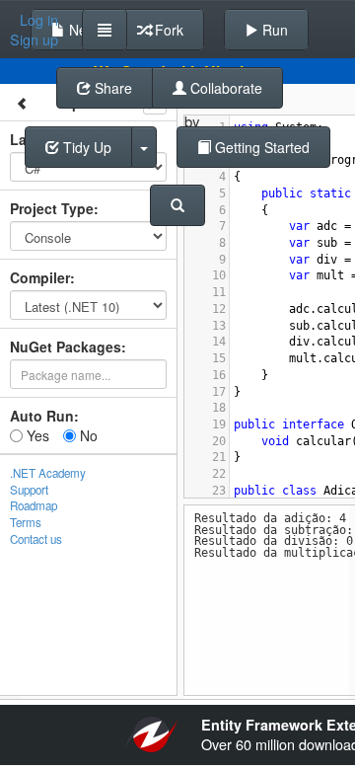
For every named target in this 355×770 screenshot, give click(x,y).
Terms (25, 522)
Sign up (34, 39)
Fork (167, 29)
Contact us (36, 539)
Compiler (40, 277)
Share (111, 88)
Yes (36, 435)
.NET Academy (48, 473)
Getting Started (260, 147)
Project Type (52, 208)
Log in (39, 20)
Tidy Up (85, 147)
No (87, 435)
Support (29, 490)
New (81, 29)
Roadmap (33, 505)
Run (273, 29)
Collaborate (224, 88)
